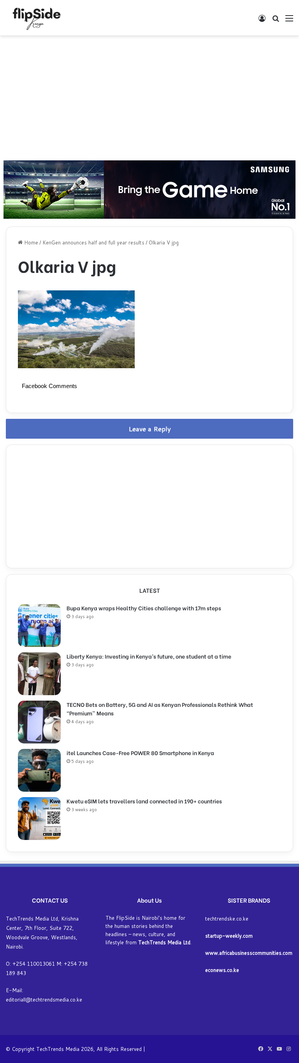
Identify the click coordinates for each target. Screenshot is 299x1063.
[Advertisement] (149, 98)
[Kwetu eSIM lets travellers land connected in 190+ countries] (39, 818)
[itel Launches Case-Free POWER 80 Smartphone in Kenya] (39, 770)
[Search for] (276, 21)
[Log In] (262, 21)
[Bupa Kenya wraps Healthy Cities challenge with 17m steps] (39, 625)
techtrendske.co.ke (226, 918)
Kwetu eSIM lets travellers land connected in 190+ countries (144, 801)
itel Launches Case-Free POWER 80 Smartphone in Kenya (140, 752)
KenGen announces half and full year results (93, 242)
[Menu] (289, 21)
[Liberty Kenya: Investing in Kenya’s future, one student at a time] (39, 673)
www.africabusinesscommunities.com (248, 952)
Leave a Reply (149, 428)
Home (30, 242)
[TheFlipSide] (35, 17)
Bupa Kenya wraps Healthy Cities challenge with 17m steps (144, 608)
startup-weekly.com (229, 935)
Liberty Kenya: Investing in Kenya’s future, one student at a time (149, 656)
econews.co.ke (222, 969)
